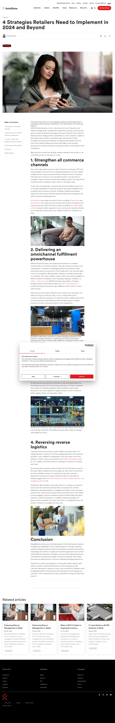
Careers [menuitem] (80, 678)
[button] (99, 695)
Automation (6, 45)
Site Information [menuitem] (29, 703)
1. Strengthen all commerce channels (13, 128)
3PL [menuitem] (41, 681)
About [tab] (83, 351)
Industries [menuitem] (6, 675)
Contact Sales (104, 8)
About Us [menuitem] (81, 675)
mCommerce (74, 200)
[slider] (55, 425)
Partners (78, 3)
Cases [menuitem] (5, 681)
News (73, 3)
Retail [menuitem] (42, 675)
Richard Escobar (11, 36)
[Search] (95, 8)
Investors (85, 3)
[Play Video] (32, 425)
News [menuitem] (79, 684)
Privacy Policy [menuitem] (7, 703)
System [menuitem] (5, 678)
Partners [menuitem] (5, 687)
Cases (64, 8)
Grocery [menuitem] (42, 678)
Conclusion (8, 149)
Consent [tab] (32, 351)
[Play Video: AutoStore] (57, 410)
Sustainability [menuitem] (82, 681)
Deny (33, 376)
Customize (56, 376)
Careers (91, 3)
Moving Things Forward (63, 3)
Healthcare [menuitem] (43, 684)
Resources (72, 8)
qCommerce (35, 203)
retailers (51, 128)
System (46, 8)
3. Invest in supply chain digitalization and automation (13, 140)
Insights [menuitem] (5, 684)
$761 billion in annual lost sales (71, 459)
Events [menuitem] (80, 687)
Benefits (56, 8)
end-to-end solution (68, 284)
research (59, 295)
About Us (83, 8)
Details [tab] (57, 351)
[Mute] (76, 425)
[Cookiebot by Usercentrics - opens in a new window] (86, 345)
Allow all (81, 376)
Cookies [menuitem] (18, 703)
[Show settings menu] (79, 425)
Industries (37, 8)
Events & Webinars (100, 3)
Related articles (9, 153)
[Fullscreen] (82, 425)
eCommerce (35, 200)
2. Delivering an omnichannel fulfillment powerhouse (13, 134)
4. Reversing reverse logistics (13, 145)
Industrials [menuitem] (43, 687)
